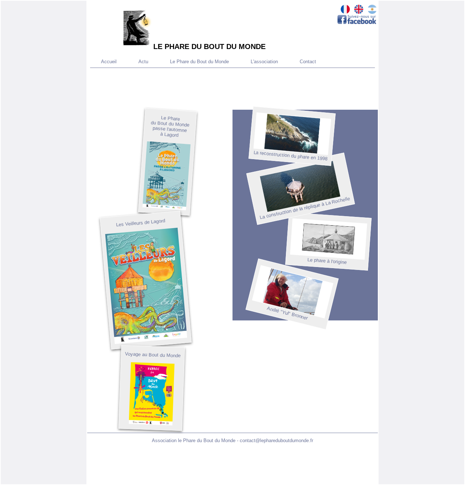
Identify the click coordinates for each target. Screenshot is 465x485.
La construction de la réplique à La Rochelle (304, 208)
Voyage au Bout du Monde (153, 354)
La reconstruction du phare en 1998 (290, 156)
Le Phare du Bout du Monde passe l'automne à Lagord (170, 126)
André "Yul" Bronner (287, 313)
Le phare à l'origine (327, 261)
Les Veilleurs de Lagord (140, 223)
